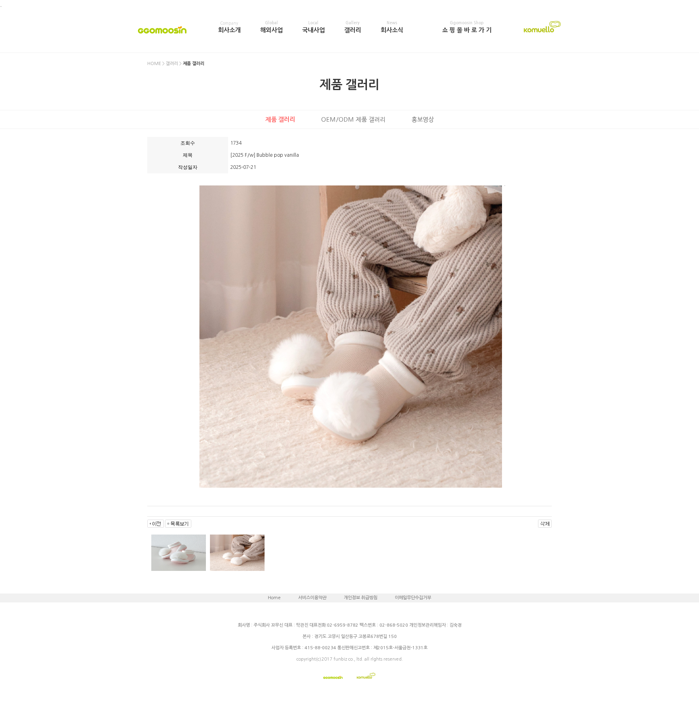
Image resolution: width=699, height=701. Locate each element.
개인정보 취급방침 (360, 598)
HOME (154, 63)
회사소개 (229, 27)
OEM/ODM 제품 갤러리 (353, 119)
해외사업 (271, 27)
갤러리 (352, 27)
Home (274, 598)
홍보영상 (422, 119)
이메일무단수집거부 (413, 598)
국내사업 (313, 27)
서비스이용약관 (312, 598)
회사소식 (392, 27)
